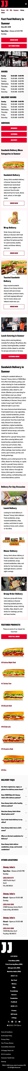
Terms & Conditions (6, 1032)
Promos (13, 1010)
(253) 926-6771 (8, 878)
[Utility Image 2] (18, 1025)
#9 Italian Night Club (8, 662)
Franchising (14, 991)
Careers (14, 994)
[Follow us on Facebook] (12, 1022)
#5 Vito (3, 770)
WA (11, 10)
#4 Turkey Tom (6, 683)
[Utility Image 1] (10, 1025)
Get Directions (14, 46)
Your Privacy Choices (7, 1043)
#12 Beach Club (6, 706)
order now (14, 253)
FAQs (14, 987)
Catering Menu (14, 356)
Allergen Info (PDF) (14, 968)
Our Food (14, 980)
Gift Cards (14, 1014)
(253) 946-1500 (8, 904)
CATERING (14, 134)
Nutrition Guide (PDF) (14, 971)
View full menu (14, 636)
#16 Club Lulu (6, 727)
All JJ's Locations (6, 1054)
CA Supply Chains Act (7, 1050)
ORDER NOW (14, 306)
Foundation (14, 998)
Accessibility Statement (8, 1047)
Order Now (14, 40)
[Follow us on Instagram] (16, 1022)
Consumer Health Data (7, 1058)
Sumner (16, 10)
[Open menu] (26, 4)
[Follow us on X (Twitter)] (9, 1022)
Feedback (14, 1002)
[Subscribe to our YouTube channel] (19, 1022)
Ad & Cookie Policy (6, 1035)
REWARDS (14, 128)
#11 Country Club (7, 749)
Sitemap (3, 1061)
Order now (14, 203)
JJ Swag (14, 1018)
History (14, 984)
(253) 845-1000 (8, 928)
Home (3, 10)
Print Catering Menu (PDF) (14, 964)
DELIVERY (14, 140)
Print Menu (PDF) (14, 960)
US (7, 10)
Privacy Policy (5, 1039)
